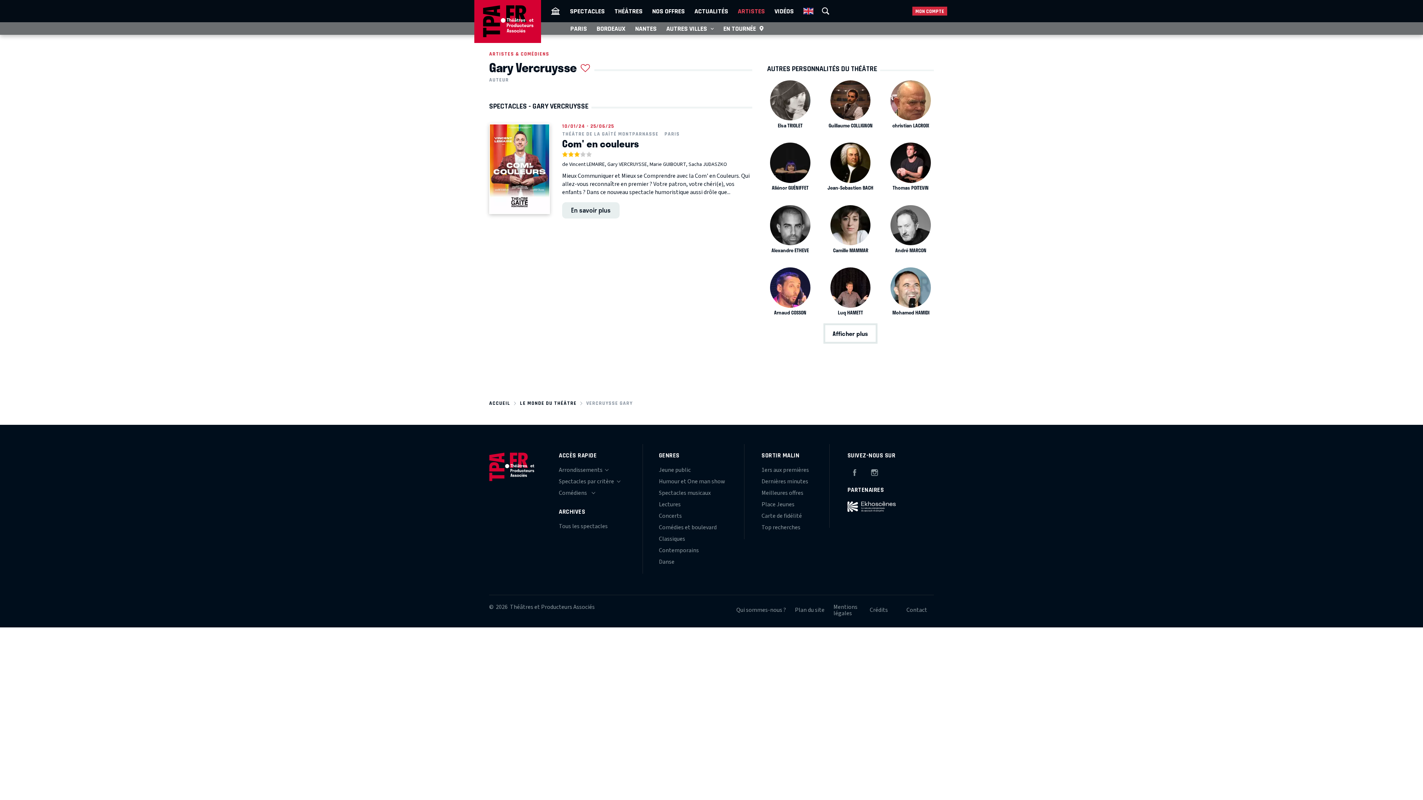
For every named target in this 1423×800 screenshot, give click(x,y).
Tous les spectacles (583, 526)
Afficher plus (850, 333)
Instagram (875, 471)
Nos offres (668, 11)
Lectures (670, 504)
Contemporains (679, 550)
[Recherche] (825, 11)
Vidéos (784, 11)
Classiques (672, 539)
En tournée (739, 28)
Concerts (670, 516)
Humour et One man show (692, 481)
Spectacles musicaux (685, 493)
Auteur (499, 80)
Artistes (751, 11)
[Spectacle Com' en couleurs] (519, 169)
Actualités (711, 11)
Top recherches (781, 527)
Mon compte (929, 11)
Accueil (499, 403)
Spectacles (587, 11)
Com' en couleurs (600, 143)
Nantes (646, 28)
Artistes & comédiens (519, 54)
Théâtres (628, 11)
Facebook (855, 471)
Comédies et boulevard (688, 527)
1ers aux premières (785, 470)
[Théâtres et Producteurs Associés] (555, 11)
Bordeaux (611, 28)
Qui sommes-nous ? (761, 610)
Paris (578, 28)
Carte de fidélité (782, 516)
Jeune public (675, 470)
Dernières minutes (785, 481)
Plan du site (810, 610)
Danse (666, 562)
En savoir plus (591, 210)
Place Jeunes (778, 504)
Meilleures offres (782, 493)
